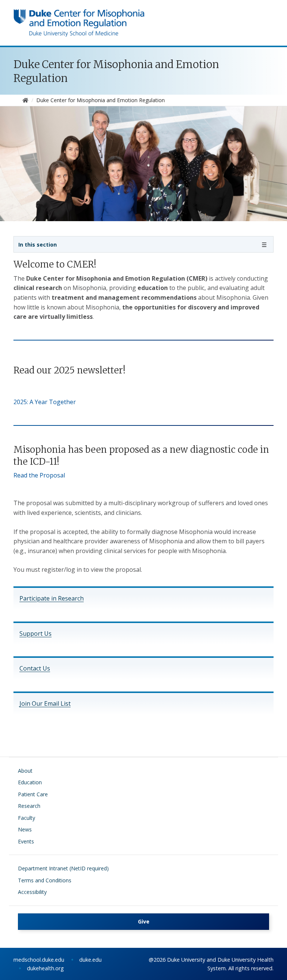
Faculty (26, 817)
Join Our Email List (45, 703)
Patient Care (33, 794)
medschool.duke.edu (38, 959)
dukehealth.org (45, 968)
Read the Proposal (39, 475)
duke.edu (90, 959)
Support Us (35, 633)
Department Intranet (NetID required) (63, 868)
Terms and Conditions (44, 880)
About (25, 770)
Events (26, 841)
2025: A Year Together (44, 402)
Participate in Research (51, 598)
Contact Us (34, 668)
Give (143, 921)
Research (29, 805)
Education (30, 782)
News (25, 829)
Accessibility (32, 891)
